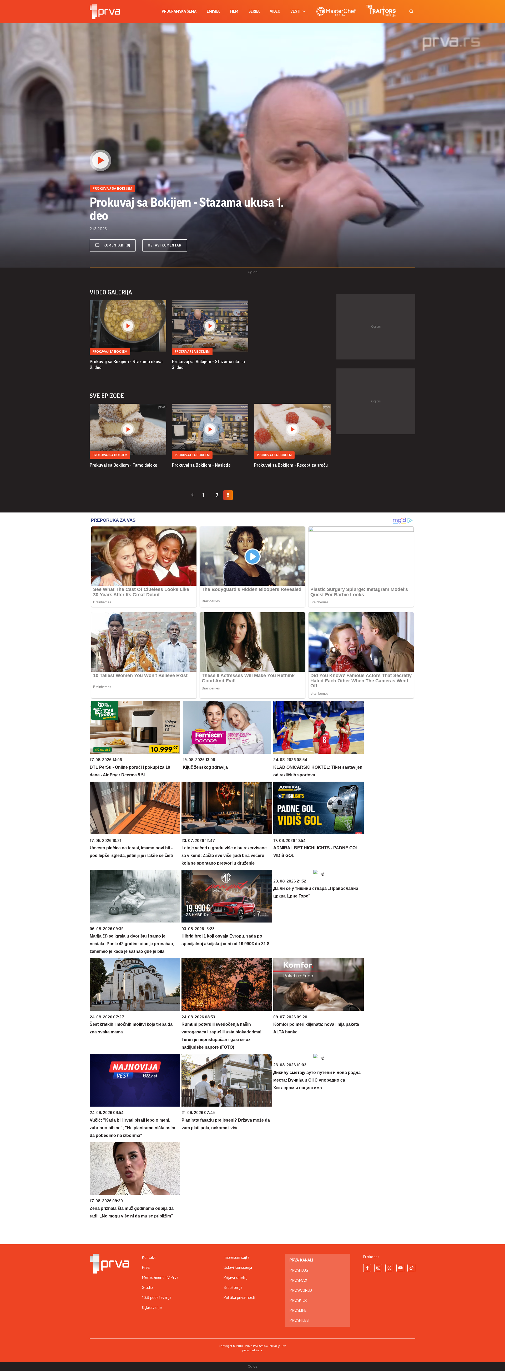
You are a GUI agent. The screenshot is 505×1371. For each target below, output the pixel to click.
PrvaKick (298, 1300)
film (234, 11)
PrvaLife (298, 1310)
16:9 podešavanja (156, 1297)
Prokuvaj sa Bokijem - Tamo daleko (123, 465)
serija (254, 11)
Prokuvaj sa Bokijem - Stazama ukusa (126, 364)
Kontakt (149, 1257)
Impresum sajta (236, 1257)
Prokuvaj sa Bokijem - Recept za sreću (291, 465)
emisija (213, 11)
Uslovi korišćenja (238, 1267)
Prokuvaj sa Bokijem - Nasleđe (201, 465)
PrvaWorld (301, 1290)
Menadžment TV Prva (160, 1277)
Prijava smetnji (236, 1277)
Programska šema (179, 11)
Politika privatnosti (239, 1297)
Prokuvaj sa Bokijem (110, 351)
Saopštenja (233, 1287)
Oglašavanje (152, 1307)
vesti (295, 11)
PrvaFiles (299, 1320)
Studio (147, 1287)
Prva (146, 1267)
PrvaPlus (299, 1270)
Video (275, 11)
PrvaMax (298, 1280)
